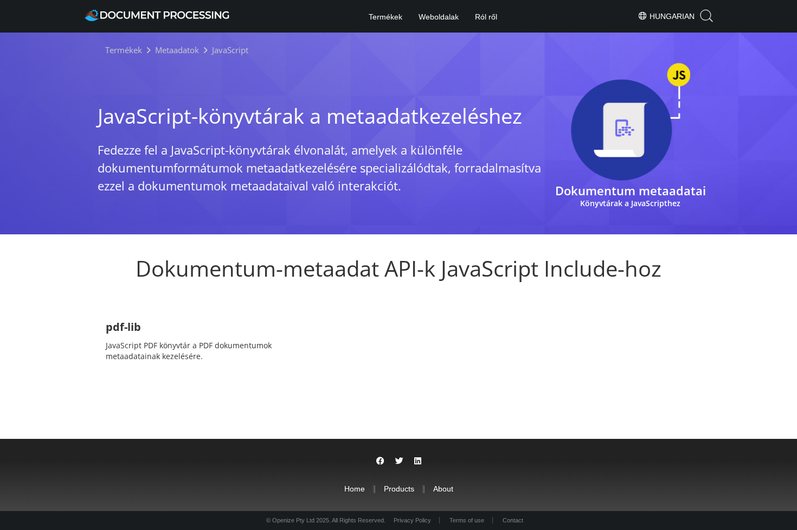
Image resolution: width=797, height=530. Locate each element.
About (443, 488)
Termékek (385, 16)
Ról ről (486, 16)
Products (399, 488)
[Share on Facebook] (380, 460)
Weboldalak (439, 16)
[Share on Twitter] (399, 460)
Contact (513, 520)
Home (354, 488)
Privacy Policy (412, 520)
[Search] (706, 16)
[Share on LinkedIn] (418, 460)
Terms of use (466, 520)
